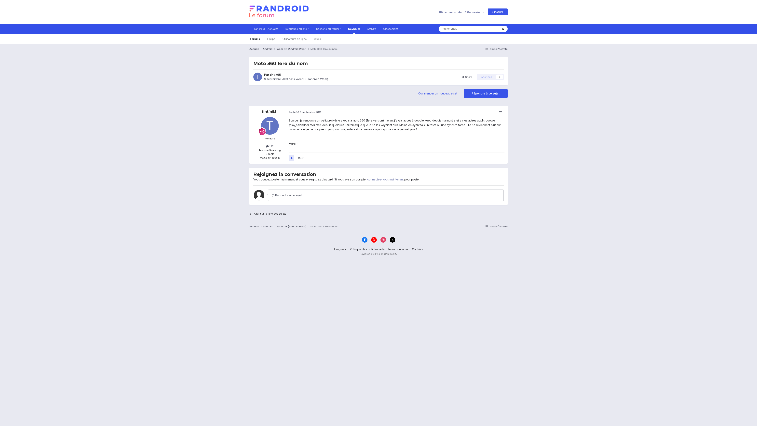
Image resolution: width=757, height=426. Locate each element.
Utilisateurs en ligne (294, 38)
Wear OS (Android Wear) (312, 79)
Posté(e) (305, 112)
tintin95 (275, 74)
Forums (255, 38)
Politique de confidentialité (367, 249)
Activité (371, 28)
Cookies (417, 249)
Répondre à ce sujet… (289, 195)
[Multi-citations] (291, 158)
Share (468, 76)
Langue (339, 249)
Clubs (317, 38)
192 (271, 146)
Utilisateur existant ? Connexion (461, 12)
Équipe (271, 38)
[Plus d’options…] (500, 112)
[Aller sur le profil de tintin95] (257, 77)
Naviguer (354, 28)
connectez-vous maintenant (385, 179)
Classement (390, 28)
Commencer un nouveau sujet (437, 93)
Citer (301, 158)
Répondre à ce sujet (486, 93)
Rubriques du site (296, 28)
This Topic (487, 28)
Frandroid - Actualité (265, 28)
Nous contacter (398, 249)
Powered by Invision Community (378, 253)
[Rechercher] (503, 29)
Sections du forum (328, 28)
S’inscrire (497, 11)
